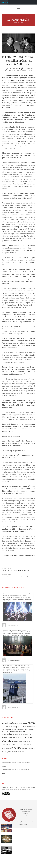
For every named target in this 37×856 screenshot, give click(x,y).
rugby (16, 741)
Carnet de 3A (18, 723)
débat (33, 726)
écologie (6, 751)
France (8, 731)
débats (3, 729)
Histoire (21, 731)
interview (18, 734)
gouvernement (15, 731)
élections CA (20, 751)
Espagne (19, 729)
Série (22, 745)
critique (15, 726)
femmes (29, 729)
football (4, 731)
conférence (7, 726)
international (8, 734)
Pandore (26, 815)
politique (7, 740)
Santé (30, 741)
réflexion (25, 741)
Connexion (4, 2)
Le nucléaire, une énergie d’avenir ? (15, 577)
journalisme (24, 734)
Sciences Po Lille (8, 745)
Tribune (26, 745)
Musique (19, 737)
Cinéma (30, 722)
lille (29, 734)
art (11, 723)
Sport (17, 744)
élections (13, 751)
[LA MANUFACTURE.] (19, 26)
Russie (20, 741)
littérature (5, 737)
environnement (10, 729)
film (33, 729)
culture (23, 726)
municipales (12, 737)
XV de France (31, 748)
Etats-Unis (24, 729)
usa (30, 745)
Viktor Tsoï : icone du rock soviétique (15, 570)
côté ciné (29, 726)
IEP (24, 731)
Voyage (24, 748)
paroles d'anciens (27, 737)
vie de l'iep (16, 748)
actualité (6, 723)
